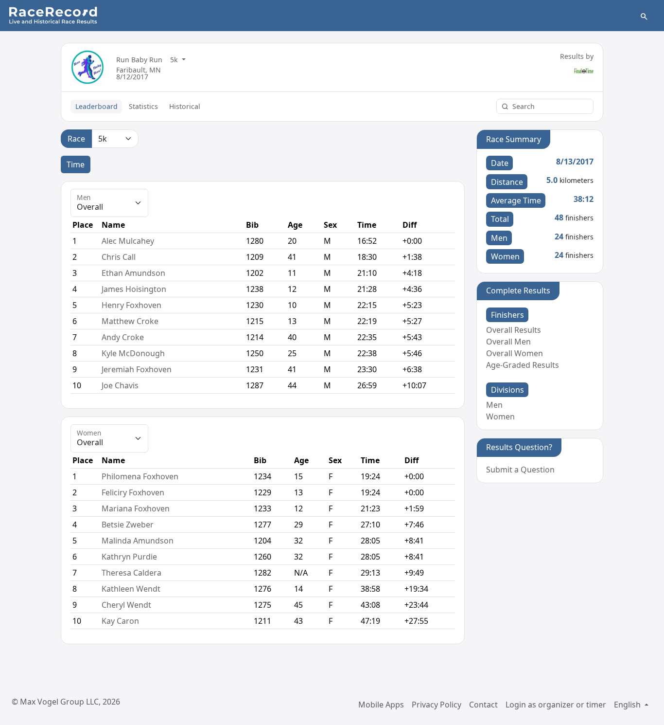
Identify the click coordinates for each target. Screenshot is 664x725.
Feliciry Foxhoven (133, 492)
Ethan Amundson (133, 273)
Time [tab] (76, 164)
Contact (483, 704)
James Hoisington (134, 289)
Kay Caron (120, 621)
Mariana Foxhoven (136, 508)
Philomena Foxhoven (140, 476)
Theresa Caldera (131, 572)
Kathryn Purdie (129, 556)
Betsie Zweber (128, 524)
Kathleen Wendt (131, 588)
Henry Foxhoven (131, 305)
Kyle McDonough (133, 353)
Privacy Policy (436, 704)
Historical (184, 106)
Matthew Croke (130, 321)
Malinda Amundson (138, 540)
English (628, 704)
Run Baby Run (139, 59)
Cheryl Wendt (126, 604)
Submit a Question (520, 469)
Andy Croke (123, 337)
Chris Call (119, 257)
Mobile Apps (381, 704)
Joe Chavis (120, 385)
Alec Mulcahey (128, 241)
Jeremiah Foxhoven (137, 369)
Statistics (143, 106)
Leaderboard (96, 106)
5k (175, 59)
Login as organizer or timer (556, 704)
